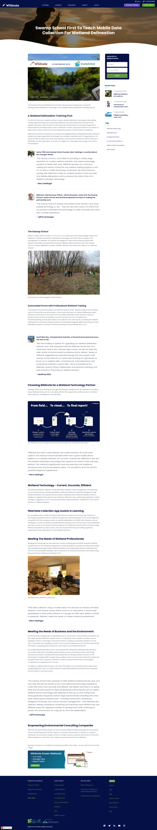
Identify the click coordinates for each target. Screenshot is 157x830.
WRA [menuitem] (55, 811)
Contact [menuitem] (85, 5)
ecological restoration (113, 137)
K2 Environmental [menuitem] (59, 794)
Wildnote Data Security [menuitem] (35, 789)
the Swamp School (58, 236)
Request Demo (132, 5)
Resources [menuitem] (71, 5)
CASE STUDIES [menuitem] (58, 781)
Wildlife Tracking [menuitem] (59, 815)
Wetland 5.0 (84, 500)
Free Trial (148, 5)
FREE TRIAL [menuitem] (31, 798)
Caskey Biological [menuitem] (59, 789)
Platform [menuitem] (45, 5)
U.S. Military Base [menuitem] (59, 798)
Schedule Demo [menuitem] (32, 794)
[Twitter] (109, 825)
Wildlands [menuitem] (57, 807)
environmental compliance (114, 141)
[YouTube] (119, 825)
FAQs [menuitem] (110, 790)
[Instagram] (124, 825)
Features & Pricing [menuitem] (33, 785)
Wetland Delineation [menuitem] (87, 785)
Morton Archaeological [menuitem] (61, 802)
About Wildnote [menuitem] (114, 803)
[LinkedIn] (114, 825)
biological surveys (112, 133)
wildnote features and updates (115, 145)
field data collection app (114, 128)
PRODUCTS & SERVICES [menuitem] (35, 781)
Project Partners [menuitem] (114, 798)
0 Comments (54, 97)
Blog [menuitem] (110, 794)
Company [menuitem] (58, 5)
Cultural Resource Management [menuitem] (90, 796)
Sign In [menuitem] (96, 5)
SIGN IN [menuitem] (112, 781)
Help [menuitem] (110, 811)
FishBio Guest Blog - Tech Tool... (121, 116)
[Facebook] (104, 825)
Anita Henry (44, 97)
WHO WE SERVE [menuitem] (85, 781)
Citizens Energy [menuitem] (59, 785)
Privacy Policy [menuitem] (113, 807)
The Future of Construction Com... (121, 106)
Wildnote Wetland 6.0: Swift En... (120, 95)
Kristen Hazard (111, 149)
